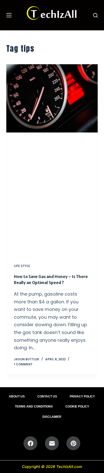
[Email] (52, 443)
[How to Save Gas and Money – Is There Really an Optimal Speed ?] (52, 98)
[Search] (95, 15)
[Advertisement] (52, 194)
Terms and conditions (34, 406)
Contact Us (47, 396)
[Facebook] (30, 443)
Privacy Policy (82, 396)
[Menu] (9, 15)
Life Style (22, 266)
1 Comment (23, 364)
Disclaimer (51, 417)
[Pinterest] (73, 443)
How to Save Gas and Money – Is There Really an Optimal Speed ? (51, 279)
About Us (17, 396)
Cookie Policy (77, 406)
